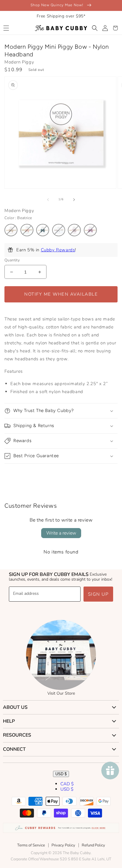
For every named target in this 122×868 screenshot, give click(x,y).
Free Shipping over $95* (61, 16)
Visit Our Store (61, 693)
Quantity (12, 260)
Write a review (61, 533)
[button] (6, 28)
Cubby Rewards (58, 250)
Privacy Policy (63, 845)
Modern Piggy (19, 62)
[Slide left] (47, 199)
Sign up (98, 594)
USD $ (61, 774)
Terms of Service (31, 845)
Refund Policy (93, 845)
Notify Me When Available (61, 294)
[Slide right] (74, 199)
